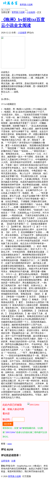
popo (9, 444)
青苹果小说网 (26, 4)
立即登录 (5, 461)
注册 (13, 461)
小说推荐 (31, 12)
